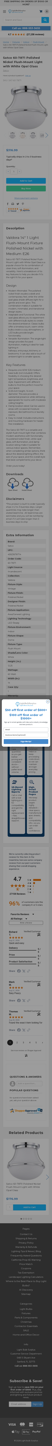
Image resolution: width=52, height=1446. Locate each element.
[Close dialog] (47, 701)
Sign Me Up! (26, 741)
